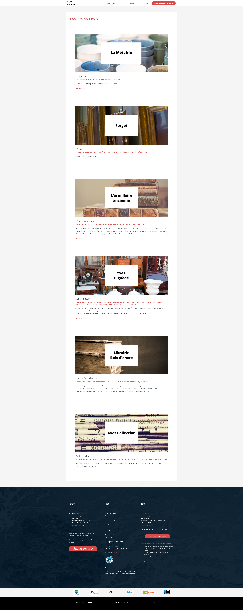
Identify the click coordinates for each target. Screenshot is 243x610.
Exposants (122, 3)
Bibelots (78, 302)
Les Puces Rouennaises (107, 3)
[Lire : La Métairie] (121, 53)
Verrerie (124, 304)
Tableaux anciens (114, 304)
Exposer (132, 3)
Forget (78, 148)
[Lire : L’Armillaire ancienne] (121, 198)
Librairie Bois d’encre (86, 378)
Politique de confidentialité (85, 602)
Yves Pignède (82, 298)
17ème (77, 224)
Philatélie (145, 459)
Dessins (78, 152)
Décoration (92, 302)
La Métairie (80, 76)
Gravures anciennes (105, 80)
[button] (164, 3)
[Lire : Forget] (121, 125)
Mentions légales (121, 602)
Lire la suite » (80, 88)
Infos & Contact (143, 3)
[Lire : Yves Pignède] (121, 275)
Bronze (84, 302)
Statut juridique (157, 602)
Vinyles (139, 382)
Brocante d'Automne (83, 382)
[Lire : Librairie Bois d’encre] (121, 355)
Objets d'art (100, 152)
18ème (83, 224)
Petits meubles (102, 304)
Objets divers (134, 152)
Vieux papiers (131, 382)
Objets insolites (90, 304)
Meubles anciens (118, 302)
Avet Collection (82, 456)
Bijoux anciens (80, 80)
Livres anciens (131, 224)
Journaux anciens (119, 224)
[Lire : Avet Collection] (121, 433)
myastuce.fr (115, 552)
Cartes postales (91, 80)
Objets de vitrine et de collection (117, 152)
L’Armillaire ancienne (85, 221)
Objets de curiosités (131, 302)
